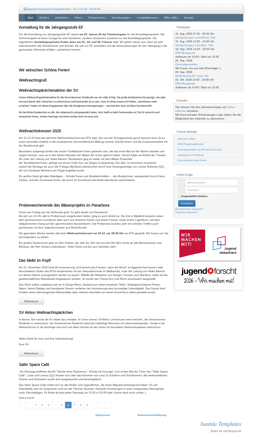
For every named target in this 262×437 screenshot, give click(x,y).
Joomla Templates (220, 424)
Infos (78, 17)
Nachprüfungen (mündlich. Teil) (194, 45)
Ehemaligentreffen (186, 64)
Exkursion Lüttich (186, 138)
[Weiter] (101, 405)
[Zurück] (29, 405)
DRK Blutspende (185, 52)
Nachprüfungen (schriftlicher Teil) (195, 37)
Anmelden (187, 203)
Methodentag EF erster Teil (191, 75)
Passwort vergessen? (186, 212)
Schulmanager (120, 17)
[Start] (22, 405)
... (55, 405)
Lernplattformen (146, 17)
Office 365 (170, 17)
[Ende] (107, 405)
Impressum (103, 415)
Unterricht (61, 17)
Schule (43, 17)
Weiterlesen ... (32, 301)
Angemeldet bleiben (194, 196)
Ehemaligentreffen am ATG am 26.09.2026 (199, 149)
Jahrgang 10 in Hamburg (190, 155)
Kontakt (188, 17)
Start (30, 17)
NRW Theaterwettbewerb (190, 144)
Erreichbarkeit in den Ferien (192, 160)
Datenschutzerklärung (152, 415)
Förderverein (96, 17)
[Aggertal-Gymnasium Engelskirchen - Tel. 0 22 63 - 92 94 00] (62, 8)
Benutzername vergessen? (189, 209)
